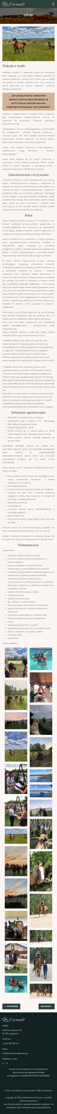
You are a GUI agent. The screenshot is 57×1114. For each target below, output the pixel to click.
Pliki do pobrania (44, 1090)
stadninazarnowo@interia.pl (15, 1053)
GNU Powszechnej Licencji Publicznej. (34, 1107)
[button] (53, 4)
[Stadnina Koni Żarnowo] (13, 4)
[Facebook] (2, 1063)
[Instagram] (7, 1063)
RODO (7, 1090)
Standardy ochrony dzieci (24, 1090)
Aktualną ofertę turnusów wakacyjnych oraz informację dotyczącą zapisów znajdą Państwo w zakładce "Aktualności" (29, 101)
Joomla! (7, 1104)
